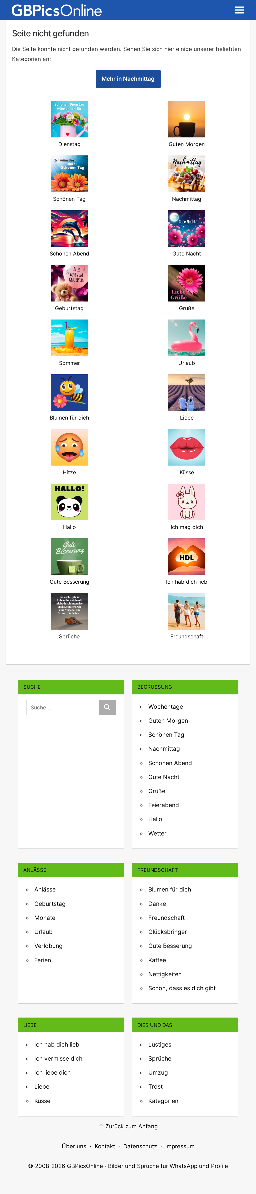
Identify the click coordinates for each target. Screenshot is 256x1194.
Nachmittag (164, 748)
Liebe (41, 1086)
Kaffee (157, 960)
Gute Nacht (163, 776)
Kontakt (105, 1146)
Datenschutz (140, 1146)
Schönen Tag (166, 734)
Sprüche (159, 1058)
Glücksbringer (167, 931)
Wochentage (165, 706)
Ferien (42, 960)
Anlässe (45, 889)
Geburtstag (50, 903)
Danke (157, 903)
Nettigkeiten (165, 974)
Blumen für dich (169, 889)
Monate (44, 917)
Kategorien (163, 1100)
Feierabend (163, 804)
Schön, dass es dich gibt (182, 988)
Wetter (157, 833)
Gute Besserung (170, 945)
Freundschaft (166, 917)
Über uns (74, 1146)
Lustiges (159, 1044)
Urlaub (43, 931)
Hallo (155, 818)
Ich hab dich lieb (56, 1044)
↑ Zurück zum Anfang (128, 1126)
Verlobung (48, 945)
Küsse (42, 1100)
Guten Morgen (168, 720)
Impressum (180, 1146)
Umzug (158, 1072)
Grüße (156, 790)
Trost (155, 1086)
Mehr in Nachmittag (128, 78)
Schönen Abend (170, 762)
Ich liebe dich (52, 1072)
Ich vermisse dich (58, 1058)
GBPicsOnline (85, 1166)
